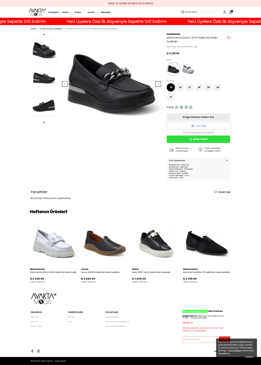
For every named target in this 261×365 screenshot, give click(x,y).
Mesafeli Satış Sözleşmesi (118, 321)
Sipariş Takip (36, 326)
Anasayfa (53, 12)
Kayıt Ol (34, 321)
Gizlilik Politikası (112, 317)
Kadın (78, 12)
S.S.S (70, 321)
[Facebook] (32, 351)
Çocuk (91, 12)
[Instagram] (38, 351)
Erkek (65, 12)
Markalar (106, 12)
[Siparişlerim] (224, 12)
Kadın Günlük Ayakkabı (51, 28)
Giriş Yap (35, 317)
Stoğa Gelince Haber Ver (198, 117)
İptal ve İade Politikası (116, 326)
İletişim (71, 317)
